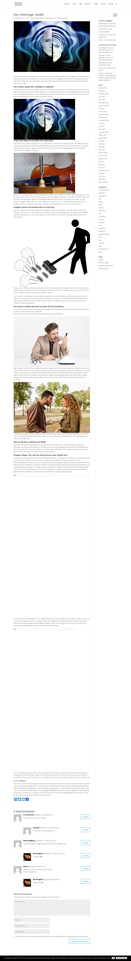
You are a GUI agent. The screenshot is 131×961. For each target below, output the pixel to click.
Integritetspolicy (121, 958)
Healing (42, 18)
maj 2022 (101, 126)
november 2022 (104, 114)
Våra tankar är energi (105, 29)
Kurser (74, 4)
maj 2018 (101, 173)
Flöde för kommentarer (106, 266)
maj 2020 (101, 147)
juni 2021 (102, 141)
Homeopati (102, 211)
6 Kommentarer (63, 18)
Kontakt (110, 4)
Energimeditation (104, 32)
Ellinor (25, 866)
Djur (100, 199)
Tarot (100, 246)
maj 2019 (101, 164)
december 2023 (104, 103)
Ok (113, 958)
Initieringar (49, 18)
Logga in (101, 260)
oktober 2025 (103, 88)
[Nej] (129, 958)
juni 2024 (102, 97)
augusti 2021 (103, 138)
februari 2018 (103, 182)
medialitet (102, 228)
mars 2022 (102, 129)
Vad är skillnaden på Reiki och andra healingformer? (106, 50)
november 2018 (104, 170)
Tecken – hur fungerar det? (107, 40)
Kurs (100, 225)
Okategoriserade (104, 234)
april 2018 (102, 176)
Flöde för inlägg (104, 263)
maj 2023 (101, 108)
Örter (100, 237)
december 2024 (104, 94)
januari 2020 (103, 156)
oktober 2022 (103, 117)
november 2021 (104, 132)
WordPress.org (103, 268)
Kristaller (101, 222)
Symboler (102, 243)
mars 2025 (102, 91)
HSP (100, 213)
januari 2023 (103, 111)
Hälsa (37, 18)
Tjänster (87, 4)
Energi (33, 18)
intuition (101, 219)
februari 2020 (103, 153)
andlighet (102, 193)
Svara (85, 816)
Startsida (67, 4)
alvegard (18, 18)
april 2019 (102, 167)
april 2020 (102, 150)
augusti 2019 (103, 159)
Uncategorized (103, 249)
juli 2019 (101, 161)
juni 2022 (102, 123)
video (100, 252)
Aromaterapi (103, 196)
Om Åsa (103, 4)
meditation (102, 231)
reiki (55, 18)
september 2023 (104, 106)
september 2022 (104, 120)
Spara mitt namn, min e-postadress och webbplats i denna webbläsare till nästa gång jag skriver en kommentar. (52, 936)
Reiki (80, 4)
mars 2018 (102, 179)
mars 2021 (102, 144)
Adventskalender (104, 190)
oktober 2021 (103, 135)
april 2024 (102, 100)
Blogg (96, 4)
